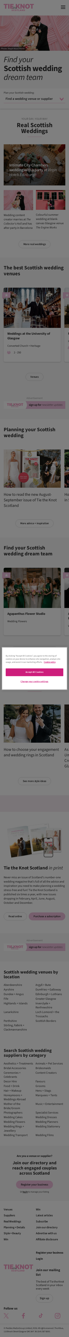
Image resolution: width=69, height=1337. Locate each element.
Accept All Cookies (34, 672)
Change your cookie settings (34, 681)
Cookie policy (50, 662)
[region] (34, 668)
